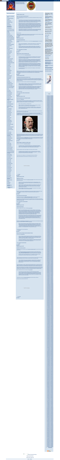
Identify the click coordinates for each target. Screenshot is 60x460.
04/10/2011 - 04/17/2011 (50, 393)
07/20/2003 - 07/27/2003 (50, 107)
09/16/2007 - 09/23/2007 (50, 270)
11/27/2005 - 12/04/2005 (50, 191)
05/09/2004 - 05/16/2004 (50, 128)
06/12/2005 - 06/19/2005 (50, 171)
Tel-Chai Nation (9, 168)
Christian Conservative (10, 58)
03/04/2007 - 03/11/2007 (50, 247)
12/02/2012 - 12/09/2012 (50, 424)
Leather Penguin (9, 101)
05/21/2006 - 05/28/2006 (50, 212)
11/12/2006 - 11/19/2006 (50, 233)
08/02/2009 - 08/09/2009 (50, 351)
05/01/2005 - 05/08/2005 (50, 166)
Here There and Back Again (10, 86)
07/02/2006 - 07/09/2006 (50, 217)
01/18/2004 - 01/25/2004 (50, 116)
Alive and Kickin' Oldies (10, 36)
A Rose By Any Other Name (10, 37)
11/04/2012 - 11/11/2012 (50, 422)
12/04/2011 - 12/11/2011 (50, 406)
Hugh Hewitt (8, 90)
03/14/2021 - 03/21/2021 (50, 443)
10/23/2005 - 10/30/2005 (50, 187)
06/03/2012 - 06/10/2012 (50, 416)
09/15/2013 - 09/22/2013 (50, 433)
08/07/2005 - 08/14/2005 (50, 178)
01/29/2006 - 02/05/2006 (50, 199)
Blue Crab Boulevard (10, 48)
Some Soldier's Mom (9, 163)
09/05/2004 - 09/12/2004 (50, 137)
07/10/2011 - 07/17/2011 (50, 398)
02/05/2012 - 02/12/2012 (50, 410)
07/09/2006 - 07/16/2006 (50, 218)
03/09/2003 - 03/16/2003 (50, 98)
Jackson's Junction (9, 96)
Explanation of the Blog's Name (49, 69)
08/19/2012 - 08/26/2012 (50, 420)
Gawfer (8, 79)
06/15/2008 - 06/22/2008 (50, 303)
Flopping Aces (9, 78)
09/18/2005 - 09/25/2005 (50, 183)
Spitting (24, 92)
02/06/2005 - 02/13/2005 (50, 156)
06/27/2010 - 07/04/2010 (50, 380)
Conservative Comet (9, 61)
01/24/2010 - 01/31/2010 (50, 368)
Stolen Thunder (9, 164)
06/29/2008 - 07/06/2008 (50, 305)
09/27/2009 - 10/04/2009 (50, 356)
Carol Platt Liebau (9, 52)
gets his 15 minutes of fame (31, 249)
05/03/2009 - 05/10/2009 (50, 342)
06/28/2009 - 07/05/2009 (50, 347)
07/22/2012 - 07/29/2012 (50, 419)
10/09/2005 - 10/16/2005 (50, 185)
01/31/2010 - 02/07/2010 (50, 369)
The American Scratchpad (10, 44)
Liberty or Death (9, 105)
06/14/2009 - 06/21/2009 (50, 346)
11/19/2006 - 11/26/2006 (50, 234)
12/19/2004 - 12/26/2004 (50, 150)
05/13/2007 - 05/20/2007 (50, 255)
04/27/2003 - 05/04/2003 (50, 101)
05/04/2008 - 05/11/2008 (50, 298)
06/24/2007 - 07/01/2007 (50, 260)
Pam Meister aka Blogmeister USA (9, 26)
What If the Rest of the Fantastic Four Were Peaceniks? (49, 60)
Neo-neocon (8, 125)
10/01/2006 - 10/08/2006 (50, 228)
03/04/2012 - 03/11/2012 (50, 411)
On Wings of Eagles (9, 35)
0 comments (17, 74)
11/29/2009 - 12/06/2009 (50, 364)
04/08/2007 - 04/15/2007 (50, 251)
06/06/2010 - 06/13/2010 (50, 377)
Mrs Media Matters (9, 121)
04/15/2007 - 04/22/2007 (50, 252)
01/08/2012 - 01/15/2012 (50, 408)
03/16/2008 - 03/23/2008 (50, 292)
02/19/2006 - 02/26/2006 (50, 201)
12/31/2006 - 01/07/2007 (50, 239)
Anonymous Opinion (9, 41)
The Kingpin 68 (9, 171)
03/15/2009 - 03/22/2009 (50, 336)
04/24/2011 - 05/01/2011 (50, 394)
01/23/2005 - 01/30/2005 (50, 154)
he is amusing (30, 269)
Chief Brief (8, 57)
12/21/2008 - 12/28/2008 (50, 326)
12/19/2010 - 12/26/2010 (50, 389)
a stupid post (22, 99)
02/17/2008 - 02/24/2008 (50, 289)
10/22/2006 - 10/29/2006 (50, 231)
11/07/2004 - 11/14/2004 (50, 145)
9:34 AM (19, 202)
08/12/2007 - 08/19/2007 (50, 266)
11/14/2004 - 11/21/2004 (50, 146)
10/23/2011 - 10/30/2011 (50, 403)
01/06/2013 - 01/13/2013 (50, 426)
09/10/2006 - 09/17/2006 (50, 226)
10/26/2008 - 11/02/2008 (50, 319)
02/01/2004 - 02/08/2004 (50, 118)
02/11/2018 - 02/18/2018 (50, 440)
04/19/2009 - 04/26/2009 (50, 340)
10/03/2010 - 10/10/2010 (50, 387)
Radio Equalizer (9, 145)
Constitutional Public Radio (10, 62)
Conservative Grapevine (10, 18)
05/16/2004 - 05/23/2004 (50, 129)
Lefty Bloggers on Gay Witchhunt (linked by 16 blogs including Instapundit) (49, 63)
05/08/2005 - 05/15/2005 (50, 167)
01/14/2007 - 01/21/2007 (50, 241)
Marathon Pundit (9, 109)
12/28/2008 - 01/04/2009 (50, 327)
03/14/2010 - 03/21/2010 (50, 373)
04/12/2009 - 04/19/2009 (50, 339)
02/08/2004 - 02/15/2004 (50, 119)
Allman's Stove (9, 20)
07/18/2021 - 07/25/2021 (50, 446)
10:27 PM (19, 296)
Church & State (9, 66)
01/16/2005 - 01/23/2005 (50, 153)
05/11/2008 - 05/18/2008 (50, 299)
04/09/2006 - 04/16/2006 (50, 207)
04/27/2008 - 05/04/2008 (50, 297)
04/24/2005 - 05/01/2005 (50, 165)
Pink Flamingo (9, 139)
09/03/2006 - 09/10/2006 (50, 225)
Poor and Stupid (9, 144)
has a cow (30, 221)
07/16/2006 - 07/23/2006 (50, 219)
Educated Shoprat (9, 75)
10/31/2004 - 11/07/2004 (50, 144)
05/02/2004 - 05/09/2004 (50, 127)
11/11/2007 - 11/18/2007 (50, 277)
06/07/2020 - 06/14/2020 (50, 441)
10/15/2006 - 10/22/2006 (50, 230)
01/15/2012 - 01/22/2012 (50, 409)
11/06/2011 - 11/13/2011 (50, 404)
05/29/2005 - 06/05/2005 (50, 169)
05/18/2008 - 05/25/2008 (50, 300)
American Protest (9, 40)
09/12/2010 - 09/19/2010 (50, 385)
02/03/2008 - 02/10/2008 (50, 287)
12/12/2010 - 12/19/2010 (50, 388)
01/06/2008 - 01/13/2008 (50, 284)
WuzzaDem (8, 183)
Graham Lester (9, 102)
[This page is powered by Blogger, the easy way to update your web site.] (49, 451)
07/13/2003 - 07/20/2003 (50, 106)
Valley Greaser (9, 175)
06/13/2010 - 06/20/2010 (50, 378)
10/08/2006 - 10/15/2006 (50, 229)
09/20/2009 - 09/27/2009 (50, 355)
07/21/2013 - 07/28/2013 (50, 431)
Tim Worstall (8, 182)
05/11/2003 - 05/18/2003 (50, 103)
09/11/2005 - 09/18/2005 (50, 182)
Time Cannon (9, 172)
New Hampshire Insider (10, 124)
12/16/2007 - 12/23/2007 (50, 281)
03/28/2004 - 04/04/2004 (50, 123)
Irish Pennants (9, 95)
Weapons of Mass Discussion (9, 178)
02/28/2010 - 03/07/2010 (50, 372)
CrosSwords (8, 65)
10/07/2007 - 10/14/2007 (50, 273)
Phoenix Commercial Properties (32, 454)
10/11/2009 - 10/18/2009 (50, 358)
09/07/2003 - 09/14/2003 (50, 109)
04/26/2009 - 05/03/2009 (50, 341)
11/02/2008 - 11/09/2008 (50, 320)
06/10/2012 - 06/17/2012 (50, 417)
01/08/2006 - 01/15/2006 (50, 196)
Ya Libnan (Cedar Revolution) (9, 185)
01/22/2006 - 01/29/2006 (50, 198)
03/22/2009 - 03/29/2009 (50, 337)
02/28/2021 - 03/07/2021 (50, 442)
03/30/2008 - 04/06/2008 (50, 294)
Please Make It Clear (9, 140)
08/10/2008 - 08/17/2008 (50, 310)
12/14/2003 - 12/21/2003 (50, 114)
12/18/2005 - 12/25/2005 (50, 194)
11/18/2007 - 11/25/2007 (50, 278)
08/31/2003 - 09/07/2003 (50, 108)
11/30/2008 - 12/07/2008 (50, 323)
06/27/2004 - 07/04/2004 (50, 134)
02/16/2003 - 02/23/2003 (50, 96)
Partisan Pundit (9, 136)
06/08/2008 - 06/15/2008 (50, 302)
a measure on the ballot (30, 179)
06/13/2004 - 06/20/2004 (50, 132)
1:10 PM (19, 192)
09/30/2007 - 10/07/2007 (50, 272)
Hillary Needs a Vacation (10, 87)
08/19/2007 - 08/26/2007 (50, 267)
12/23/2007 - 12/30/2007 (50, 282)
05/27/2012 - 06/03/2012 (50, 415)
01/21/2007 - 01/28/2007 (50, 242)
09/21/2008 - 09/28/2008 (50, 315)
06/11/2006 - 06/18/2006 (50, 215)
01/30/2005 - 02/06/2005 (50, 155)
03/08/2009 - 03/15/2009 (50, 335)
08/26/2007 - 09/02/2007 (50, 268)
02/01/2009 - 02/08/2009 (50, 331)
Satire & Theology (9, 154)
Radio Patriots (9, 24)
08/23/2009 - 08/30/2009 (50, 353)
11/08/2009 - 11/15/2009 (50, 361)
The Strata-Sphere (9, 167)
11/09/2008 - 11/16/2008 (50, 321)
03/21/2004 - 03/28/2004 (50, 122)
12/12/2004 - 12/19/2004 (50, 149)
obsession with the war (27, 277)
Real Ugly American (9, 148)
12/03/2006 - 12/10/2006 (50, 236)
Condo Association (25, 201)
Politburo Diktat (9, 143)
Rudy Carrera (9, 53)
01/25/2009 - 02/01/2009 (50, 330)
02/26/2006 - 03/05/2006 (50, 202)
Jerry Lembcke (21, 92)
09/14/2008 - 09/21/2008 (50, 314)
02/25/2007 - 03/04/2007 (50, 246)
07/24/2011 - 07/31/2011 (50, 400)
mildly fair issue (26, 137)
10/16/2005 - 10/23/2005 (50, 186)
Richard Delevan (9, 70)
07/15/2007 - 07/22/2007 (50, 263)
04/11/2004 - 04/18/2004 (50, 125)
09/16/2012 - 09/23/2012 (50, 421)
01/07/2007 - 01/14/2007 (50, 240)
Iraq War (23, 242)
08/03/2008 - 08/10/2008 (50, 309)
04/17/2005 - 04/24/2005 (50, 164)
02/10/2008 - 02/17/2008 (50, 288)
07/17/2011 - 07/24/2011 (50, 399)
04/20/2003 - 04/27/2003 (50, 100)
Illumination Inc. (9, 91)
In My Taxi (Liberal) (9, 92)
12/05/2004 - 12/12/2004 (50, 148)
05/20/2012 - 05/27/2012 (50, 414)
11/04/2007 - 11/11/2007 (50, 276)
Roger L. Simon (9, 159)
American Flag (20, 201)
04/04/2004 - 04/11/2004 (50, 124)
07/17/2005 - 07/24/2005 (50, 175)
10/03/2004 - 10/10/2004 (50, 141)
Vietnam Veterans (27, 92)
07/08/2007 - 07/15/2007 (50, 262)
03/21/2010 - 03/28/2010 (50, 374)
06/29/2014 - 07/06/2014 (50, 436)
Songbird (8, 32)
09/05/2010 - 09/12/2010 (50, 384)
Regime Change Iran (10, 149)
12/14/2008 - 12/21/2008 (50, 325)
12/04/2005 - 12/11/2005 (50, 192)
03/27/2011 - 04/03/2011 (50, 392)
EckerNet (8, 74)
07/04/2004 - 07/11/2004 (50, 135)
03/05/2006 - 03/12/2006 (50, 203)
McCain (25, 242)
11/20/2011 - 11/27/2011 (50, 405)
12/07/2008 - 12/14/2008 (50, 324)
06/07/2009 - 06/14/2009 (50, 345)
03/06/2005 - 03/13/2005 (50, 159)
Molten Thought (9, 117)
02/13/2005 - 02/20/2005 (50, 157)
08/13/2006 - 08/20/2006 (50, 222)
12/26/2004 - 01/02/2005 (50, 151)
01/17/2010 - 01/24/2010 (50, 367)
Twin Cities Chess (9, 112)
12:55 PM (19, 50)
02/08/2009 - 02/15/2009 (50, 332)
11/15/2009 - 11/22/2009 (50, 362)
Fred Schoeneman (9, 155)
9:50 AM (19, 35)
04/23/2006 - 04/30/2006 (50, 209)
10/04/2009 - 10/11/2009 (50, 357)
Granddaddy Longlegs (10, 83)
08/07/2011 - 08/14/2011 (50, 401)
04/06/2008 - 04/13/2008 (50, 295)
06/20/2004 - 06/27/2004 (50, 133)
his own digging (34, 81)
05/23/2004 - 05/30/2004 (50, 130)
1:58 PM (19, 139)
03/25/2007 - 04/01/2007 (50, 249)
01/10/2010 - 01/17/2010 (50, 366)
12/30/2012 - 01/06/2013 (50, 425)
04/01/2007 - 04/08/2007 (50, 250)
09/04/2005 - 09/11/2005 (50, 181)
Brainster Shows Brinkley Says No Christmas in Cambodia (49, 67)
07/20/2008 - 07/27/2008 (50, 307)
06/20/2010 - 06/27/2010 (50, 379)
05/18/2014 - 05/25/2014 (50, 435)
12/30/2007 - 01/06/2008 (50, 283)
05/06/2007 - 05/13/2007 (50, 254)
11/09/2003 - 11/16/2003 (50, 112)
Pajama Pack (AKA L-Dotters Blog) (10, 135)
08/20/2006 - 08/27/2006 (50, 223)
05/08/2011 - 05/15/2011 (50, 395)
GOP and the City (9, 82)
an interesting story (21, 17)
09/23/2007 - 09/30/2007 (50, 271)
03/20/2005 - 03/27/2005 (50, 161)
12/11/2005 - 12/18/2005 (50, 193)
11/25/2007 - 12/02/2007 (50, 279)
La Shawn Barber (9, 45)
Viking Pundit (9, 176)
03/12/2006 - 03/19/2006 (50, 204)
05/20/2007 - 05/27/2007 (50, 256)
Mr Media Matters (9, 120)
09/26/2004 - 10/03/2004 (50, 140)
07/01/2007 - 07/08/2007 (50, 261)
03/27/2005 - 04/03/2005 (50, 162)
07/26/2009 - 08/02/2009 (50, 350)
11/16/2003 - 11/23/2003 (50, 113)
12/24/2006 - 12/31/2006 (50, 238)
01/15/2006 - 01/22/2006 (50, 197)
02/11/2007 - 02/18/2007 (50, 244)
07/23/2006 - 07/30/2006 (50, 220)
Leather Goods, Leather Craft (30, 457)
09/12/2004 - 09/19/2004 (50, 138)
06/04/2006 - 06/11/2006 (50, 214)
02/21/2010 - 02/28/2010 (50, 371)
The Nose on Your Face (10, 129)
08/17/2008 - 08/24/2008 (50, 311)
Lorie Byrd (8, 49)
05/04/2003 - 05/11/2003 (50, 102)
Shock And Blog (9, 162)
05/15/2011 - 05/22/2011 (50, 396)
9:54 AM (19, 73)
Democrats (20, 242)
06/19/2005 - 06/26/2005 (50, 172)
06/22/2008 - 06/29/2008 (50, 304)
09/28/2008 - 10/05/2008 (50, 316)
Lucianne (8, 19)
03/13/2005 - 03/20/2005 (50, 160)
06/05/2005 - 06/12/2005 (50, 170)
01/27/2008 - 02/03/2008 (50, 286)
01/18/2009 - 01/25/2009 (50, 329)
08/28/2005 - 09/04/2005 (50, 180)
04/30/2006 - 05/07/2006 (50, 210)
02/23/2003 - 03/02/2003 (50, 97)
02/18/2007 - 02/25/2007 (50, 245)
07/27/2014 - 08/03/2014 (50, 437)
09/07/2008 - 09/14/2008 (50, 313)
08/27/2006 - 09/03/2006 (50, 224)
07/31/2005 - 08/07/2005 (50, 177)
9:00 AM (19, 174)
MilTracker (8, 116)
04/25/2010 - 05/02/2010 (50, 376)
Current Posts (50, 447)
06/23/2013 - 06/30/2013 (50, 430)
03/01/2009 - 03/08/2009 (50, 334)
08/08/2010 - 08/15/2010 (50, 382)
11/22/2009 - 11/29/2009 (50, 363)
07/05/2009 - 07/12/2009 (50, 348)
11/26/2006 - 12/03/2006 (50, 235)
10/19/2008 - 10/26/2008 (50, 318)
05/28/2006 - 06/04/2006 (50, 213)
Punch (8, 130)
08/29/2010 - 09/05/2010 (50, 383)
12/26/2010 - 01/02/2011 (50, 390)
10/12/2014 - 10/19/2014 (50, 438)
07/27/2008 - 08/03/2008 (50, 308)
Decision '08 (8, 69)
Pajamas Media (9, 133)
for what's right (22, 234)
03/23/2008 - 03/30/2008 (50, 293)
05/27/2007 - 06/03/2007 (50, 257)
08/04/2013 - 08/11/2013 (50, 432)
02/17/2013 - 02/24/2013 (50, 427)
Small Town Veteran (9, 158)
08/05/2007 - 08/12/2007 (50, 265)
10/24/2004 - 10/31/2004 (50, 143)
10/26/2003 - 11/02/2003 (50, 111)
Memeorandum (9, 113)
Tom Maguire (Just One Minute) (48, 20)
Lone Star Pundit (9, 108)
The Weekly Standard (48, 55)
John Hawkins (25, 49)
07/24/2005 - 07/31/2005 (50, 176)
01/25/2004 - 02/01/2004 (50, 117)
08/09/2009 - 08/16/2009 (50, 352)
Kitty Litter (8, 23)
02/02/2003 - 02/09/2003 (50, 95)
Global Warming (21, 49)
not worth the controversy (27, 143)
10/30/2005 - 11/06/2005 (50, 188)
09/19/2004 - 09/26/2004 (50, 139)
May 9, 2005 (46, 36)
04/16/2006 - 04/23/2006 (50, 208)
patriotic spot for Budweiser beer (25, 252)
